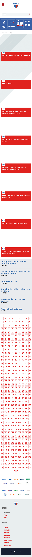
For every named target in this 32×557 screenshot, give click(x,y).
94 (12, 353)
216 (30, 398)
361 (2, 457)
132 (19, 367)
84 (9, 350)
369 (30, 457)
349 (23, 450)
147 (9, 374)
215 (26, 398)
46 (2, 336)
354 (9, 453)
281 (6, 426)
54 (30, 336)
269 (26, 419)
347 (16, 450)
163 (2, 381)
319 (13, 440)
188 (26, 388)
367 (23, 457)
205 (23, 395)
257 (16, 415)
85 (12, 350)
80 (26, 346)
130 (13, 367)
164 (6, 381)
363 (9, 457)
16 (23, 322)
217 (2, 402)
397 (14, 471)
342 (30, 447)
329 (16, 443)
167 (16, 381)
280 (2, 426)
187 (23, 388)
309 (9, 436)
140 (16, 370)
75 (9, 346)
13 (12, 322)
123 (19, 363)
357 (19, 453)
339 (19, 447)
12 (9, 322)
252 (30, 412)
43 (23, 332)
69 (19, 343)
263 (6, 419)
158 (16, 377)
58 (12, 339)
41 (16, 332)
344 (6, 450)
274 (12, 422)
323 (26, 440)
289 (2, 429)
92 (5, 353)
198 (30, 391)
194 (16, 391)
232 (23, 405)
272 (6, 422)
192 (9, 391)
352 (2, 453)
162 (30, 377)
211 (12, 398)
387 (30, 464)
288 (30, 426)
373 (12, 460)
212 (16, 398)
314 (26, 436)
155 (6, 377)
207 (30, 395)
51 (19, 336)
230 (16, 405)
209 (6, 398)
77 (16, 346)
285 (19, 426)
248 (16, 412)
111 (9, 360)
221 (16, 402)
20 (5, 325)
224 (26, 402)
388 (2, 467)
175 (13, 384)
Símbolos (6, 532)
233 (26, 405)
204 (19, 395)
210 (9, 398)
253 (2, 415)
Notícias (11, 33)
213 (19, 398)
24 (19, 325)
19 (2, 325)
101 (6, 356)
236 (6, 408)
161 (26, 377)
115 (23, 360)
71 (26, 343)
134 (26, 367)
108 (30, 356)
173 (6, 384)
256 (12, 415)
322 (23, 440)
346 (12, 450)
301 (13, 433)
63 (30, 339)
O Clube (6, 527)
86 (16, 350)
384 (19, 464)
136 (2, 370)
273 (9, 422)
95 (16, 353)
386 (26, 464)
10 (2, 322)
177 (19, 384)
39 (9, 332)
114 (19, 360)
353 (6, 453)
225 (30, 402)
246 (9, 412)
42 (19, 332)
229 (12, 405)
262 (2, 419)
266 (16, 419)
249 (19, 412)
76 (12, 346)
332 (26, 443)
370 (2, 460)
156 (9, 377)
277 (23, 422)
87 (19, 350)
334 (2, 447)
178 (23, 384)
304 (23, 433)
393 (19, 467)
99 (30, 353)
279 (30, 422)
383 (16, 464)
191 (6, 391)
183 (9, 388)
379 (2, 464)
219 (9, 402)
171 (30, 381)
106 (23, 356)
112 (12, 360)
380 (6, 464)
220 (12, 402)
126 (30, 363)
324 (30, 440)
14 (16, 322)
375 (19, 460)
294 (19, 429)
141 (19, 370)
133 (23, 367)
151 (23, 374)
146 (6, 374)
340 (23, 447)
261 (30, 415)
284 (16, 426)
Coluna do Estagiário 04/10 (9, 281)
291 (9, 429)
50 (16, 336)
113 (16, 360)
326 (6, 443)
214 (23, 398)
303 (19, 433)
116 (26, 360)
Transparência (8, 540)
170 (26, 381)
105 (19, 356)
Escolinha (6, 543)
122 (16, 363)
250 (23, 412)
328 (12, 443)
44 (26, 332)
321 (19, 440)
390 (9, 467)
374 (16, 460)
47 (5, 336)
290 (6, 429)
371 (6, 460)
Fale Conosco (7, 545)
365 (16, 457)
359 (26, 453)
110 (6, 360)
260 (26, 415)
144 (30, 370)
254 (6, 415)
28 (2, 329)
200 (6, 395)
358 (23, 453)
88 (23, 350)
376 (23, 460)
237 (9, 408)
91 (2, 353)
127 (2, 367)
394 (23, 467)
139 (13, 370)
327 (9, 443)
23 (16, 325)
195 (19, 391)
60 (19, 339)
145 (2, 374)
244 (2, 412)
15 (19, 322)
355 (12, 453)
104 (16, 356)
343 (2, 450)
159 (19, 377)
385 (23, 464)
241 (23, 408)
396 (30, 467)
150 (19, 374)
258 (19, 415)
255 (9, 415)
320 (16, 440)
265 (12, 419)
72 (30, 343)
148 (12, 374)
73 (2, 346)
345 (9, 450)
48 (9, 336)
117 (30, 360)
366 (19, 457)
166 (12, 381)
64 (2, 343)
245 (6, 412)
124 (23, 363)
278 (26, 422)
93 (9, 353)
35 (26, 329)
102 (9, 356)
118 (2, 363)
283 (12, 426)
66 (9, 343)
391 (13, 467)
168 (19, 381)
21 (9, 325)
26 (26, 325)
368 (26, 457)
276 (19, 422)
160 (23, 377)
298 (2, 433)
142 (23, 370)
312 (19, 436)
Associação (7, 535)
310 (13, 436)
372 (9, 460)
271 (2, 422)
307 (2, 436)
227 (6, 405)
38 (5, 332)
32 (16, 329)
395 (26, 467)
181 (2, 388)
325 (2, 443)
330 (19, 443)
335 (6, 447)
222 (19, 402)
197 (26, 391)
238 (12, 408)
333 (30, 443)
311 (16, 436)
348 (19, 450)
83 (5, 350)
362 (6, 457)
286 (23, 426)
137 (6, 370)
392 (16, 467)
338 (16, 447)
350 (26, 450)
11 (5, 322)
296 (26, 429)
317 (6, 440)
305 (26, 433)
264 (9, 419)
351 (30, 450)
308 (6, 436)
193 (13, 391)
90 (30, 350)
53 (26, 336)
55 (2, 339)
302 (16, 433)
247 (12, 412)
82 (2, 350)
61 (23, 339)
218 (6, 402)
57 (9, 339)
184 (12, 388)
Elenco (5, 517)
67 (12, 343)
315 (30, 436)
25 (23, 325)
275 (16, 422)
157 (13, 377)
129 (9, 367)
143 (26, 370)
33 (19, 329)
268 (23, 419)
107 (26, 356)
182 (6, 388)
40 (12, 332)
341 (26, 447)
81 (29, 346)
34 (23, 329)
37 (2, 332)
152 (26, 374)
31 (12, 329)
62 (26, 339)
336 (9, 447)
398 (18, 471)
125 (26, 363)
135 (30, 367)
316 (2, 440)
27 (30, 325)
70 (23, 343)
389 (6, 467)
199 (2, 395)
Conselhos (7, 530)
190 (2, 391)
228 (9, 405)
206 (26, 395)
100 (2, 356)
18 (29, 322)
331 (23, 443)
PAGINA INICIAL (4, 33)
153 (30, 374)
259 (23, 415)
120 (9, 363)
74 (5, 346)
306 (30, 433)
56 (5, 339)
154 (2, 377)
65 (5, 343)
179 (26, 384)
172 (2, 384)
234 (30, 405)
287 (26, 426)
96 (19, 353)
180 (30, 384)
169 (23, 381)
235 (2, 408)
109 (2, 360)
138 (9, 370)
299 (6, 433)
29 (5, 329)
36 (30, 329)
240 (19, 408)
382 (12, 464)
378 (30, 460)
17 (26, 322)
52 (23, 336)
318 (9, 440)
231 (19, 405)
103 (13, 356)
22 (12, 325)
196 (23, 391)
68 (16, 343)
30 (9, 329)
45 (30, 332)
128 (6, 367)
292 (12, 429)
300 (9, 433)
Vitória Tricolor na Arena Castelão (11, 309)
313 (23, 436)
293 (16, 429)
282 (9, 426)
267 (19, 419)
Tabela (5, 515)
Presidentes (7, 537)
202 (12, 395)
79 (23, 346)
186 (19, 388)
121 (12, 363)
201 (9, 395)
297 (30, 429)
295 (23, 429)
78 (19, 346)
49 (12, 336)
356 (16, 453)
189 (30, 388)
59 (16, 339)
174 (9, 384)
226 (2, 405)
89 (26, 350)
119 (6, 363)
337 (12, 447)
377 (26, 460)
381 (9, 464)
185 (16, 388)
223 (23, 402)
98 (26, 353)
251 (26, 412)
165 (9, 381)
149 (16, 374)
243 (30, 408)
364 (12, 457)
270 (30, 419)
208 (2, 398)
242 (26, 408)
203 (16, 395)
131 (16, 367)
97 (23, 353)
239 (16, 408)
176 (16, 384)
